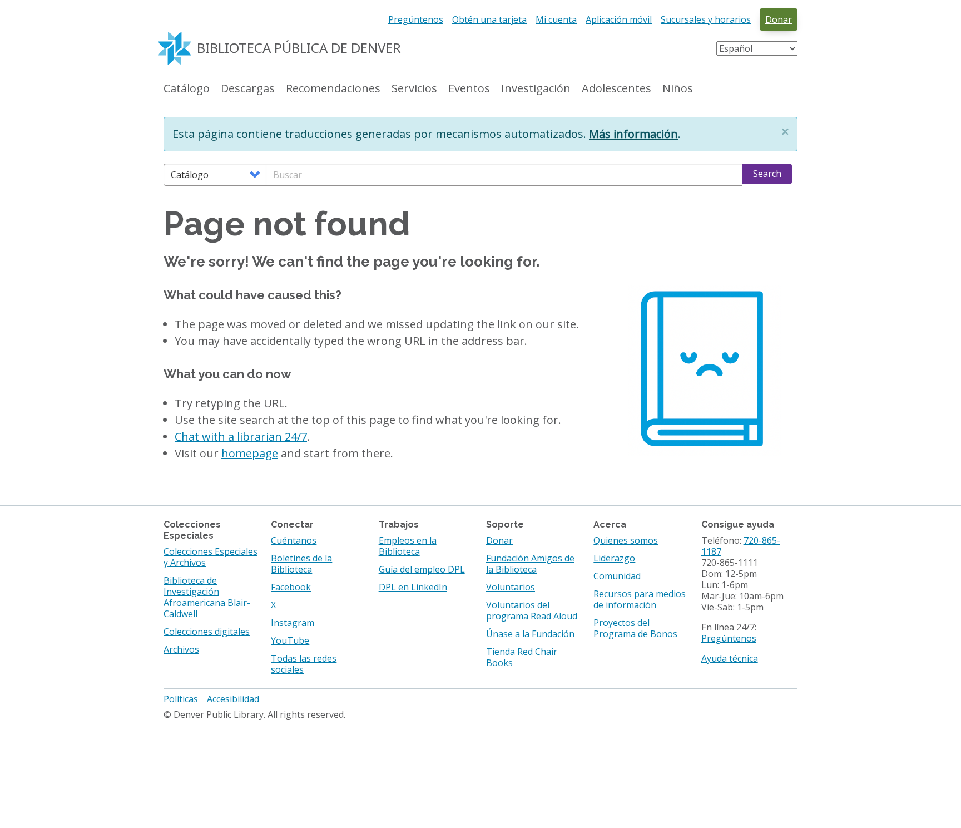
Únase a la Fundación (530, 634)
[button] (785, 131)
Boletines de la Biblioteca (301, 563)
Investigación (536, 89)
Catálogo (187, 89)
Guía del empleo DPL (422, 569)
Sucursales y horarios (706, 19)
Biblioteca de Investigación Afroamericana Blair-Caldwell (207, 597)
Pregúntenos (415, 19)
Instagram (292, 623)
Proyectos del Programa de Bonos (635, 628)
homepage (249, 453)
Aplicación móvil (619, 19)
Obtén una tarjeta (489, 19)
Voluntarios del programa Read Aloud (531, 610)
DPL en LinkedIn (413, 587)
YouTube (290, 640)
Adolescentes (616, 89)
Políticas (181, 699)
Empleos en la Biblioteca (408, 546)
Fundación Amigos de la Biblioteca (530, 563)
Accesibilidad (233, 699)
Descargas (248, 89)
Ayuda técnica (729, 658)
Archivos (181, 649)
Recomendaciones (333, 89)
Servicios (414, 89)
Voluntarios (510, 587)
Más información (633, 133)
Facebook (291, 587)
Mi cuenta (556, 19)
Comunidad (617, 576)
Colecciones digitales (207, 631)
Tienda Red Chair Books (521, 657)
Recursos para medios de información (639, 599)
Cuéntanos (293, 540)
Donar (778, 19)
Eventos (469, 89)
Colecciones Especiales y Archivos (210, 557)
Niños (677, 89)
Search (767, 173)
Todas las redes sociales (303, 664)
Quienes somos (625, 540)
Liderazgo (614, 558)
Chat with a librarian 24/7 (241, 436)
